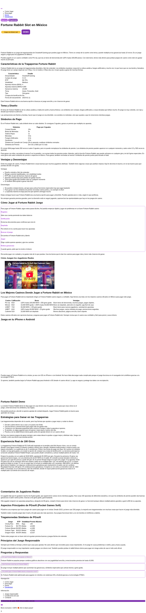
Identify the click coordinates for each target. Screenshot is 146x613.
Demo (7, 585)
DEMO (26, 32)
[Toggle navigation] (1, 8)
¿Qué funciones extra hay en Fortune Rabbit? (15, 564)
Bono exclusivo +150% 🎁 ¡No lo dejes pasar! (17, 608)
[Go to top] (2, 604)
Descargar (8, 583)
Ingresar (4, 20)
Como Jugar (9, 582)
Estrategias (9, 587)
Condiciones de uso (12, 596)
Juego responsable (11, 594)
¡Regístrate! (13, 20)
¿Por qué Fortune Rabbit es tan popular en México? (16, 557)
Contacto (8, 597)
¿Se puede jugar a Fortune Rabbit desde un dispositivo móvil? (19, 571)
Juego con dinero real (11, 32)
